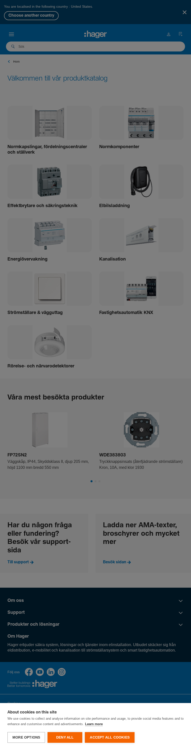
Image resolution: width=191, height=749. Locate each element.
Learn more (94, 724)
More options (26, 737)
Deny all (65, 737)
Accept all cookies (110, 737)
